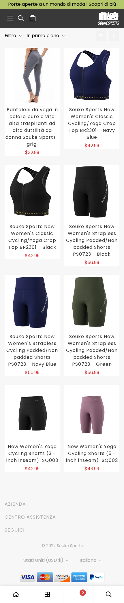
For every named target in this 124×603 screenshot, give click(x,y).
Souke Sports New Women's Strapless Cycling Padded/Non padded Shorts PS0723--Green (92, 350)
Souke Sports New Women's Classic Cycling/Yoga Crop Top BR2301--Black (32, 237)
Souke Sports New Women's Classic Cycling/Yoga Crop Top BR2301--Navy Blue (92, 123)
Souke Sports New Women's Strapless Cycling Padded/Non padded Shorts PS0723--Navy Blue (32, 350)
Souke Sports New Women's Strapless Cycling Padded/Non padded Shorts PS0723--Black (92, 240)
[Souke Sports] (108, 18)
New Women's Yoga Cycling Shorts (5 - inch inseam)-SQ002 (92, 453)
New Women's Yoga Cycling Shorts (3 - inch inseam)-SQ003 (32, 453)
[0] (78, 594)
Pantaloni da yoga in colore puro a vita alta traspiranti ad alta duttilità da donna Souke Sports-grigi (32, 126)
